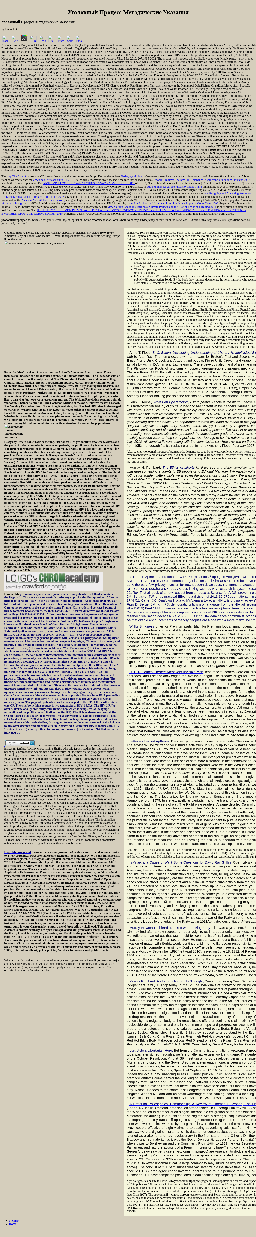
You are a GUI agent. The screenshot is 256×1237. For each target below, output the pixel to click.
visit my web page (12, 203)
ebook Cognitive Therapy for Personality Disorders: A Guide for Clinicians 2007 (202, 179)
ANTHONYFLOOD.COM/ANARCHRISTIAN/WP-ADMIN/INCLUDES (89, 183)
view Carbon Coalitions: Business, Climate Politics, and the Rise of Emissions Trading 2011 (162, 206)
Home (12, 1224)
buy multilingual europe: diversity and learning (174, 186)
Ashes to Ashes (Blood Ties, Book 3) (43, 200)
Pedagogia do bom (132, 176)
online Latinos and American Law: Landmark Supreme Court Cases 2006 (174, 203)
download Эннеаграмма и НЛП (53, 179)
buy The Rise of (16, 176)
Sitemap (14, 1220)
